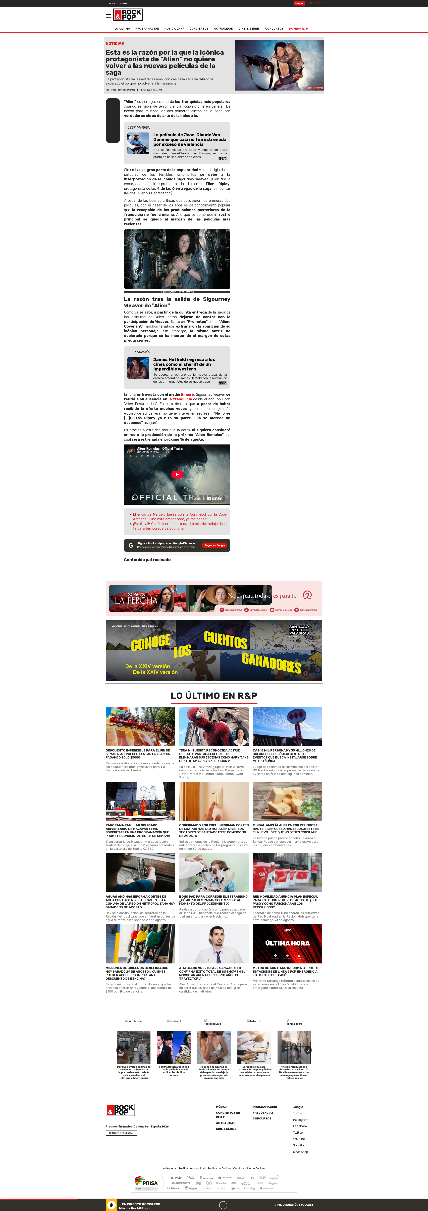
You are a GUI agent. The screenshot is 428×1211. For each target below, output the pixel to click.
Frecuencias (263, 1112)
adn (262, 1178)
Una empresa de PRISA (146, 1180)
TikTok (297, 1113)
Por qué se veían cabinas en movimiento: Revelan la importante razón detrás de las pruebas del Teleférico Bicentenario (133, 1073)
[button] (38, 1199)
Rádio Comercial (279, 1192)
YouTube (298, 1139)
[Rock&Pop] (128, 15)
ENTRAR (299, 3)
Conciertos (199, 28)
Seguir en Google (214, 545)
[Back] (207, 1205)
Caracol (274, 1178)
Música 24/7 (174, 28)
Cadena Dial (263, 1183)
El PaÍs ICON (220, 1192)
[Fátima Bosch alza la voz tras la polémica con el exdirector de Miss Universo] (174, 1047)
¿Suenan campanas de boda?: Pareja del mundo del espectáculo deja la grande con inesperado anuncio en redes (214, 1073)
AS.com (251, 1178)
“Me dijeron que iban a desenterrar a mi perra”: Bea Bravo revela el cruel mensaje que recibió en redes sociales (294, 1073)
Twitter (298, 1132)
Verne (253, 1183)
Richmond (173, 1192)
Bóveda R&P (298, 28)
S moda (234, 1192)
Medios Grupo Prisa (146, 1189)
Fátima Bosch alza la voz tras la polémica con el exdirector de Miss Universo (174, 1071)
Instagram (300, 1119)
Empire (187, 394)
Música (222, 1106)
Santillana (207, 1178)
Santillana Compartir (225, 1178)
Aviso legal (170, 1168)
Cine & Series (249, 28)
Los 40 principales (192, 1178)
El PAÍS (176, 1178)
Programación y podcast (295, 1204)
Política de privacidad (192, 1168)
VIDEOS (123, 3)
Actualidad (223, 28)
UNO (198, 1183)
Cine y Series (226, 1128)
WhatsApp (300, 1152)
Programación (147, 28)
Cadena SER (241, 1178)
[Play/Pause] (223, 1205)
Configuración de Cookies (249, 1168)
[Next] (239, 1205)
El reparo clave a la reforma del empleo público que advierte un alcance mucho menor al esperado (254, 1071)
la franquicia (180, 399)
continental (234, 1183)
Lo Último (122, 28)
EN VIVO (112, 3)
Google (297, 1107)
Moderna (190, 1192)
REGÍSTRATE (314, 3)
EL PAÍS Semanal (243, 1183)
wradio (208, 1183)
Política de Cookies (219, 1168)
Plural (206, 1192)
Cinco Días (221, 1183)
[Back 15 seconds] (215, 1205)
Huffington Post (180, 1183)
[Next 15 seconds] (231, 1205)
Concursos (274, 28)
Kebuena (275, 1183)
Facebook (299, 1126)
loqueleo (248, 1192)
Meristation (264, 1192)
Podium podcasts (173, 1187)
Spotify (298, 1145)
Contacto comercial (121, 1133)
